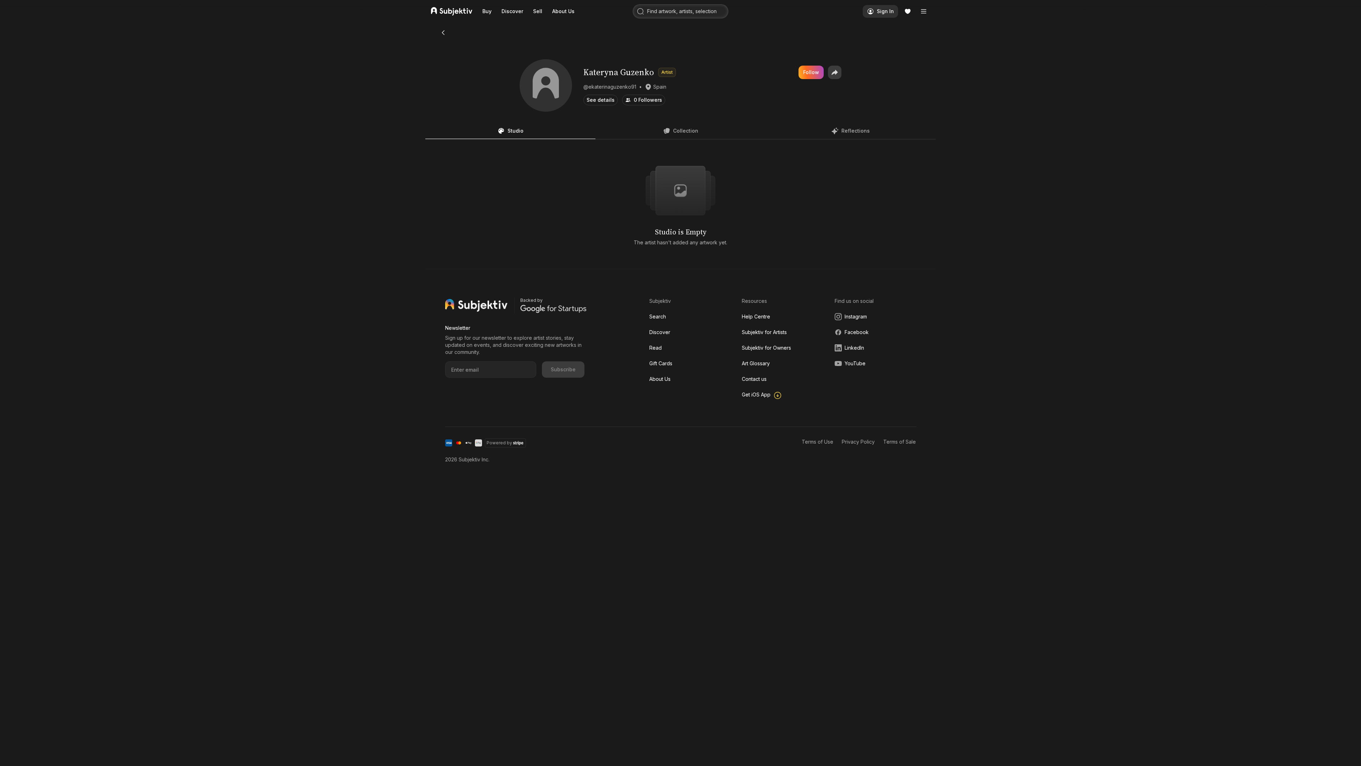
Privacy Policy (858, 442)
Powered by (499, 442)
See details (601, 100)
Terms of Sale (899, 442)
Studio (515, 131)
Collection (685, 131)
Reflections (855, 131)
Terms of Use (817, 442)
